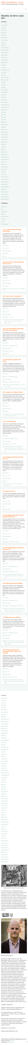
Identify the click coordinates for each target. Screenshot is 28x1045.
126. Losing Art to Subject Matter (13, 392)
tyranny (5, 682)
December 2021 (5, 77)
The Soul (3, 219)
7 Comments (15, 566)
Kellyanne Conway (14, 679)
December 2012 (5, 196)
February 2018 (4, 132)
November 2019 (5, 104)
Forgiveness (6, 541)
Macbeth (15, 574)
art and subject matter (15, 414)
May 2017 (3, 149)
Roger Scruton (9, 415)
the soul (8, 321)
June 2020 (3, 94)
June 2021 (3, 85)
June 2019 (3, 114)
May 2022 (3, 75)
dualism (11, 319)
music (5, 256)
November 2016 (5, 159)
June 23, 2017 (7, 311)
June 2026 (3, 30)
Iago (7, 574)
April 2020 (3, 97)
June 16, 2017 (7, 376)
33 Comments (15, 632)
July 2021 (3, 82)
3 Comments (15, 600)
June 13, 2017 (7, 632)
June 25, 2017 (7, 248)
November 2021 (5, 80)
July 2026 (3, 27)
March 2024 (4, 57)
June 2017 (3, 147)
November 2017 (5, 137)
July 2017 (3, 144)
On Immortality (17, 319)
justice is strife (7, 386)
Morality (3, 214)
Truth (2, 221)
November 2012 (5, 199)
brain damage (7, 319)
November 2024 (5, 50)
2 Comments (15, 345)
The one (8, 611)
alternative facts (7, 679)
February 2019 (4, 124)
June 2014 (3, 174)
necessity (9, 449)
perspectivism (7, 681)
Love (2, 209)
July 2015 (3, 162)
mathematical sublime (8, 610)
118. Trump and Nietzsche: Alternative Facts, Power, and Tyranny (12, 651)
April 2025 (3, 45)
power (11, 681)
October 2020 (4, 92)
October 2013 (4, 184)
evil (4, 574)
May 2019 (3, 117)
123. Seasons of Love (9, 491)
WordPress (12, 1040)
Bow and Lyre (6, 384)
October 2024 (4, 52)
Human (16, 483)
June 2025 (3, 42)
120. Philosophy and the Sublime (12, 583)
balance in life (7, 640)
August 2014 (4, 169)
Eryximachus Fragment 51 (15, 384)
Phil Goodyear (18, 642)
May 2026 (3, 32)
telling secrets (7, 485)
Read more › (6, 245)
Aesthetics (3, 206)
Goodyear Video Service (14, 640)
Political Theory (5, 216)
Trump (14, 681)
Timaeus (17, 611)
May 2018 (3, 127)
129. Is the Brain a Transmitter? (12, 296)
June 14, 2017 (7, 501)
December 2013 (5, 182)
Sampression (10, 1042)
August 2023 (4, 62)
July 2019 (3, 112)
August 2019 (4, 109)
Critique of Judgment (8, 608)
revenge (17, 541)
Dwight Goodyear (7, 250)
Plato (15, 610)
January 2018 (4, 134)
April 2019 (3, 119)
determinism (6, 353)
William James (7, 322)
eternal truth (16, 448)
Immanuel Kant (18, 608)
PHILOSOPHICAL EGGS (12, 2)
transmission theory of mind (16, 321)
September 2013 (5, 186)
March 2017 (4, 152)
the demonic (14, 575)
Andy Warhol (6, 414)
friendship (13, 483)
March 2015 (4, 164)
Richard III (19, 574)
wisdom (21, 611)
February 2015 (4, 167)
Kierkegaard (10, 574)
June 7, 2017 (6, 671)
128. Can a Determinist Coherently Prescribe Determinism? (13, 329)
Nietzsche (21, 483)
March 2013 (4, 189)
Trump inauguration (20, 681)
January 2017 (4, 154)
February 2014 (4, 177)
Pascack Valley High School (9, 642)
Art (10, 414)
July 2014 (3, 172)
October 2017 (4, 139)
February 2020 (4, 102)
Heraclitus (23, 384)
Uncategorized (4, 224)
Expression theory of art (13, 288)
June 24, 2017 (7, 280)
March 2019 (4, 122)
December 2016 (5, 157)
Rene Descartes (19, 610)
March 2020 (4, 99)
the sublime (12, 611)
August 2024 (4, 55)
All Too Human (7, 483)
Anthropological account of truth (10, 446)
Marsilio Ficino (12, 541)
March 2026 (4, 37)
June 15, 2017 (7, 406)
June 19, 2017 (7, 345)
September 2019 (5, 107)
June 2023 (3, 67)
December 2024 (5, 47)
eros (14, 608)
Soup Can (15, 415)
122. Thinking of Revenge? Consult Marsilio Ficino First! (13, 515)
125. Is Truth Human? (9, 421)
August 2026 (4, 25)
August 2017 (4, 142)
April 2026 (3, 35)
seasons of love (7, 509)
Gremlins (22, 640)
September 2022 (5, 70)
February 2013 (4, 191)
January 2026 (4, 40)
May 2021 (3, 87)
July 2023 (3, 65)
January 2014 (4, 179)
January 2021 (4, 89)
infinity (23, 608)
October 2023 (4, 60)
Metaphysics (4, 211)
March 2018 (4, 129)
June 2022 (3, 72)
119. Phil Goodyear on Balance (12, 617)
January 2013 (4, 194)
